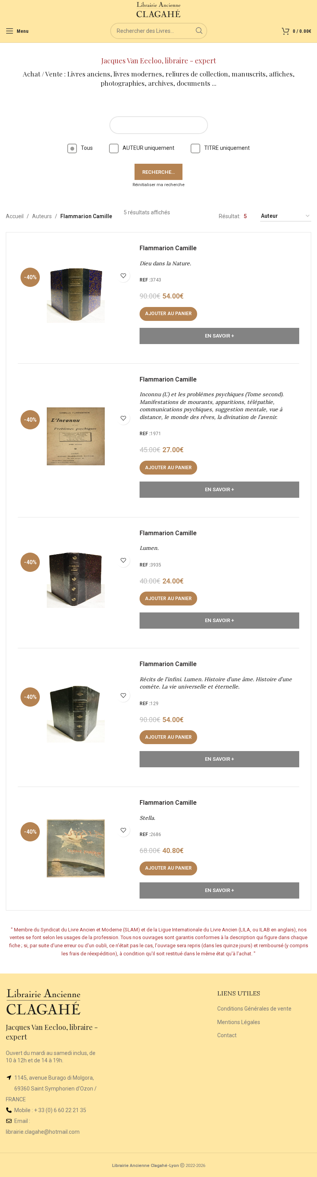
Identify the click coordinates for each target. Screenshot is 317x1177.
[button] (168, 314)
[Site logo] (158, 9)
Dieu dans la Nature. (165, 263)
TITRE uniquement (227, 148)
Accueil (15, 216)
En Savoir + (219, 336)
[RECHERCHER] (199, 31)
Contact (227, 1035)
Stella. (147, 817)
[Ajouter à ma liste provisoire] (123, 275)
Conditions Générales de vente (254, 1009)
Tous (87, 148)
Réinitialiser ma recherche (158, 184)
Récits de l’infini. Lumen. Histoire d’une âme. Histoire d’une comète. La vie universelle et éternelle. (216, 683)
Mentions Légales (238, 1022)
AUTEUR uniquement (148, 148)
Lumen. (149, 547)
